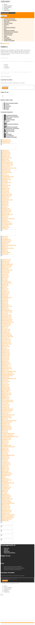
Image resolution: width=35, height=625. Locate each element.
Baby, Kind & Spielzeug (10, 20)
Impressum (7, 551)
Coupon (6, 66)
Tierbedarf (6, 37)
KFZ (5, 29)
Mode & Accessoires (9, 30)
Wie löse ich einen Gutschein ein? (12, 569)
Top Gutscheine (8, 5)
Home (5, 4)
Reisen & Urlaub (8, 33)
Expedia (7, 104)
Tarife (5, 36)
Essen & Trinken (8, 23)
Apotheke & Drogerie (9, 18)
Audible (7, 109)
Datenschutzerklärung (9, 552)
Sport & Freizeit (8, 34)
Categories (3, 16)
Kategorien (7, 10)
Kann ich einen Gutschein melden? (13, 566)
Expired (6, 64)
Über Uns (6, 548)
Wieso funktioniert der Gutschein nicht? (14, 568)
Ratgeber (6, 8)
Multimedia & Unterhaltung (11, 32)
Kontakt (6, 549)
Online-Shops (7, 7)
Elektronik (6, 21)
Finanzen (6, 24)
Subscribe (5, 88)
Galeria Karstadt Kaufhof (11, 103)
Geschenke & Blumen (9, 27)
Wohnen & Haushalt (9, 40)
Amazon (7, 107)
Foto (5, 26)
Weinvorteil (8, 106)
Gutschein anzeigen (6, 76)
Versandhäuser (7, 39)
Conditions (7, 67)
